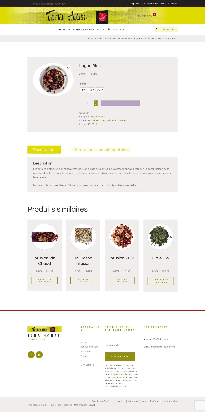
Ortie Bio (160, 258)
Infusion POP (122, 258)
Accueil (83, 342)
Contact (84, 356)
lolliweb (92, 404)
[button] (68, 68)
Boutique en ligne (89, 346)
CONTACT (118, 30)
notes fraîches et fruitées (113, 120)
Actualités (85, 351)
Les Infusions (98, 116)
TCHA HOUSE (63, 30)
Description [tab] (43, 150)
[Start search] (157, 29)
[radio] (83, 90)
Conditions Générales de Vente (108, 401)
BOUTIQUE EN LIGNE (83, 30)
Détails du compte (169, 3)
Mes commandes (150, 3)
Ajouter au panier (120, 103)
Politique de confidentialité (164, 401)
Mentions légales (137, 401)
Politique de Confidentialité (121, 374)
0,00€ (149, 16)
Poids (83, 83)
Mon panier (134, 3)
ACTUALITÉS (103, 30)
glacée (95, 120)
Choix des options (44, 280)
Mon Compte (87, 364)
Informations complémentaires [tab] (100, 150)
